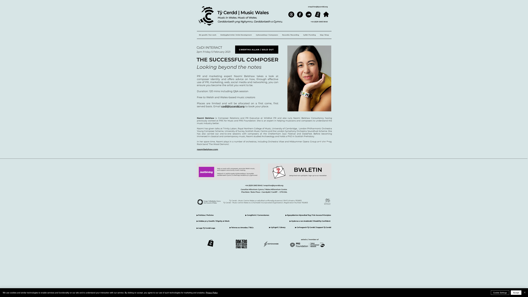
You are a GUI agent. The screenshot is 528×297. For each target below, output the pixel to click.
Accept (516, 292)
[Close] (524, 292)
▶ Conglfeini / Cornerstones (257, 215)
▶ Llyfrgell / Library (277, 227)
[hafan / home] (326, 14)
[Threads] (291, 14)
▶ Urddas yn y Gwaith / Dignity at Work (213, 221)
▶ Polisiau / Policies (205, 215)
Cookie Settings (500, 292)
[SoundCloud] (309, 14)
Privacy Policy (212, 292)
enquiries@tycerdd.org (318, 7)
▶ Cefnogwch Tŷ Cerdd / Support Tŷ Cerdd (313, 227)
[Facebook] (300, 14)
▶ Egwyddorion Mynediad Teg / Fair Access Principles (308, 215)
